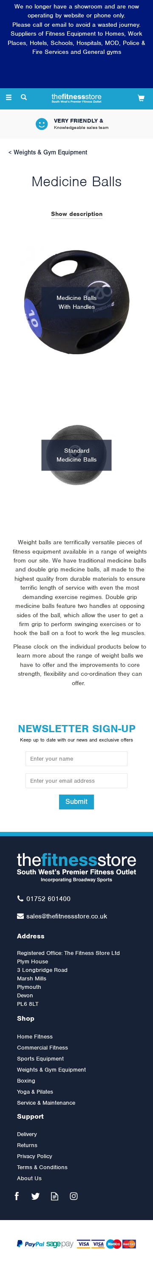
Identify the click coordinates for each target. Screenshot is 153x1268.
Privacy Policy (34, 1156)
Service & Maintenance (46, 1102)
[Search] (23, 98)
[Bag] (141, 97)
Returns (27, 1145)
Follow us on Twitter (35, 1196)
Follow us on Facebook (16, 1196)
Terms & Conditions (42, 1167)
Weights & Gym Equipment (51, 1069)
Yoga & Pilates (35, 1091)
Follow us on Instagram (73, 1196)
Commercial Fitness (42, 1047)
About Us (29, 1178)
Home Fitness (35, 1036)
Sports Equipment (40, 1058)
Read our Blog (54, 1196)
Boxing (26, 1080)
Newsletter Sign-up (77, 732)
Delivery (27, 1134)
